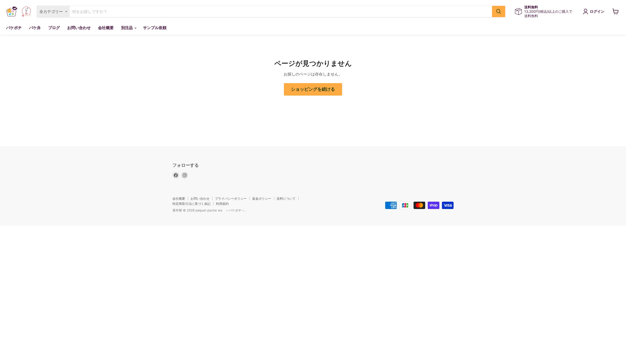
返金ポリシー (261, 198)
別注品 (127, 27)
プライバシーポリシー (231, 198)
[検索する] (498, 11)
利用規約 (222, 204)
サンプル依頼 (155, 27)
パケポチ (14, 27)
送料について (286, 198)
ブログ (54, 27)
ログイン (597, 11)
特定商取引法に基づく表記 (191, 204)
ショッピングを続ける (313, 89)
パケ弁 (35, 27)
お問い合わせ (79, 27)
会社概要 (106, 27)
